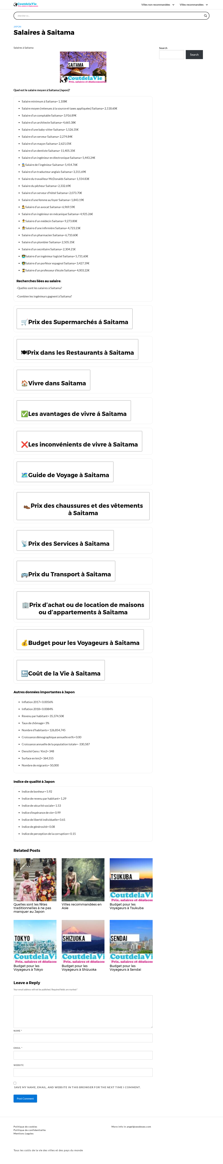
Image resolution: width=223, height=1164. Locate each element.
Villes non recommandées (155, 4)
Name (18, 1030)
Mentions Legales (24, 1133)
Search (163, 47)
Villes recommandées (192, 4)
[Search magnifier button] (205, 15)
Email (18, 1048)
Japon (17, 26)
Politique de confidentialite (30, 1130)
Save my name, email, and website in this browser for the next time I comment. (77, 1087)
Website (19, 1065)
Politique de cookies (25, 1126)
